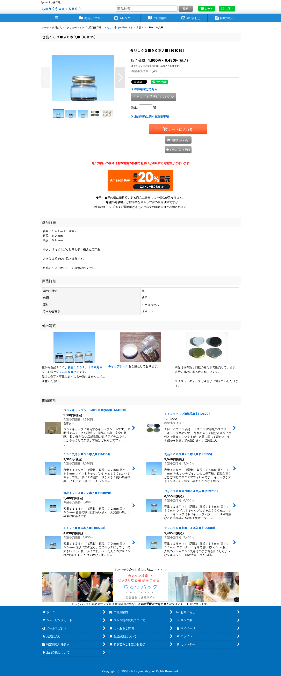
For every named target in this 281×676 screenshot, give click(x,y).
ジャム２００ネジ (67, 371)
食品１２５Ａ (76, 367)
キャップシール (118, 366)
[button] (56, 18)
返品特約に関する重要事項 (151, 116)
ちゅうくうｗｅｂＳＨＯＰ (61, 9)
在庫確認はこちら (145, 89)
